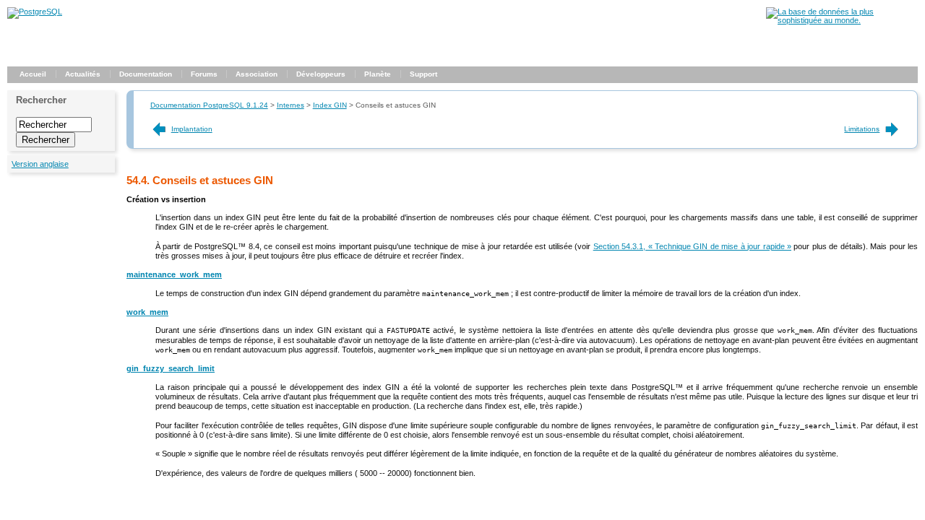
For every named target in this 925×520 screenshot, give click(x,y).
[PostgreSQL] (34, 11)
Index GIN (330, 105)
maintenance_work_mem (174, 274)
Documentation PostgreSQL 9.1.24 (209, 105)
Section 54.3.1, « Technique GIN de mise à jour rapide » (692, 246)
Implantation (191, 129)
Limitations (861, 129)
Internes (290, 105)
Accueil (33, 74)
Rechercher (41, 100)
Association (257, 74)
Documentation (145, 74)
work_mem (147, 312)
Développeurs (320, 74)
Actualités (82, 74)
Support (423, 74)
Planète (377, 74)
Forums (204, 74)
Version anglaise (40, 164)
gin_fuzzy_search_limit (170, 368)
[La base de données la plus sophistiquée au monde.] (842, 20)
